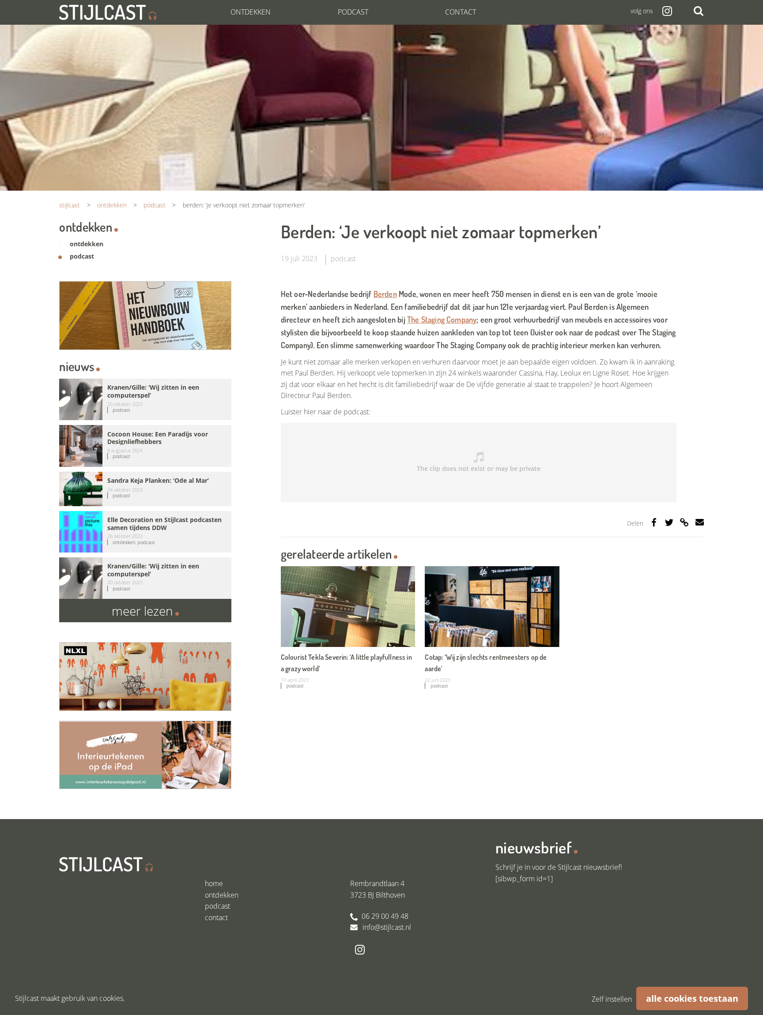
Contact (460, 12)
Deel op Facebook (654, 522)
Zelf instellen (612, 999)
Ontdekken (250, 12)
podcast (343, 258)
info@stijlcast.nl (387, 927)
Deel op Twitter (669, 522)
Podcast (353, 12)
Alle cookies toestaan (692, 998)
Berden (385, 294)
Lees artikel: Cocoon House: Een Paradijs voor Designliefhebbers (145, 445)
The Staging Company (441, 319)
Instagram (667, 11)
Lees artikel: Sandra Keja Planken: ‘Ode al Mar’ (145, 489)
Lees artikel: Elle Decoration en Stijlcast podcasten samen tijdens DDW (145, 532)
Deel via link (684, 522)
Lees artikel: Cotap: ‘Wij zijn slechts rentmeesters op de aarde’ (492, 628)
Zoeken (698, 11)
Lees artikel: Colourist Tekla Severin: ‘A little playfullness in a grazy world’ (348, 628)
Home (214, 883)
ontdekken (86, 244)
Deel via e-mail (699, 522)
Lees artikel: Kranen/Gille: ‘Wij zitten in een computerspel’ (145, 399)
